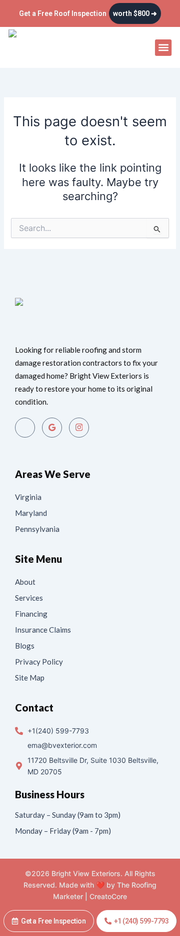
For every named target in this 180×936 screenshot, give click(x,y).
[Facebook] (25, 428)
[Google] (52, 428)
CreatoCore (108, 896)
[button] (163, 47)
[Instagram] (79, 428)
